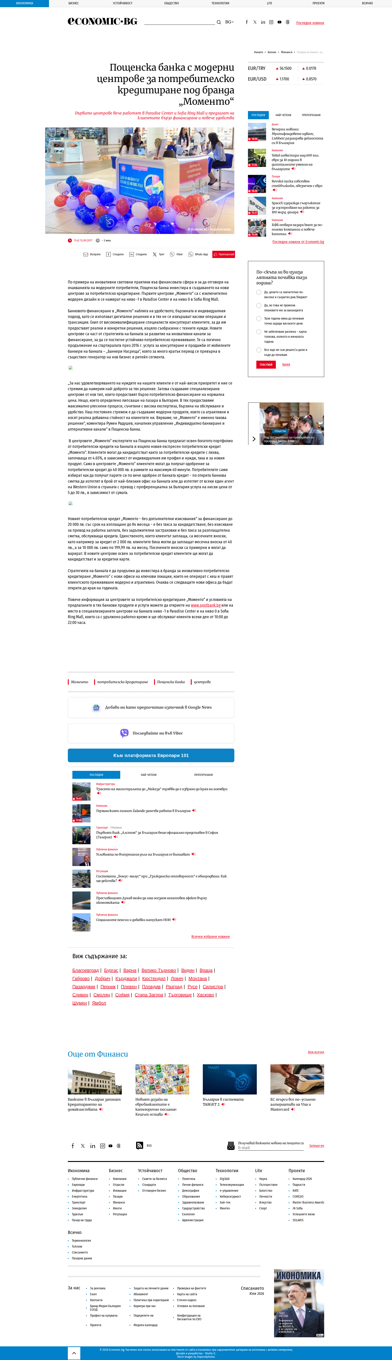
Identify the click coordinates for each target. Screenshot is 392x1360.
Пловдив (151, 986)
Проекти (319, 3)
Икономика (24, 3)
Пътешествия (268, 1185)
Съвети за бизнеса (154, 1179)
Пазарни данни (82, 1258)
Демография (190, 1191)
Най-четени (149, 775)
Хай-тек (225, 1202)
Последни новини (310, 23)
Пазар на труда (82, 1220)
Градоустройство (193, 1208)
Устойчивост (122, 3)
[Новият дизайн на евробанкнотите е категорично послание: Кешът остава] (162, 1079)
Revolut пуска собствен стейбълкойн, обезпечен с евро (297, 183)
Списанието (80, 1252)
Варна (129, 970)
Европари (78, 1185)
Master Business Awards (308, 1202)
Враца (206, 970)
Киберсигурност (230, 1197)
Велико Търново (159, 970)
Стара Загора (149, 994)
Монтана (198, 978)
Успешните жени (304, 1214)
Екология (188, 1214)
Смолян (101, 994)
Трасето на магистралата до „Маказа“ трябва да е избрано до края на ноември (162, 789)
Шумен (79, 1002)
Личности (265, 1197)
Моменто (79, 682)
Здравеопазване (193, 1202)
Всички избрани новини (210, 936)
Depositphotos (206, 1356)
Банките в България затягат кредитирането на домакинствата (94, 1104)
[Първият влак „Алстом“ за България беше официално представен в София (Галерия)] (81, 835)
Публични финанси (85, 1179)
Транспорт (79, 1202)
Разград (174, 986)
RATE (296, 1191)
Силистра (213, 986)
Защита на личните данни (151, 1288)
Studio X (210, 1353)
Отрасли (118, 1185)
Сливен (80, 994)
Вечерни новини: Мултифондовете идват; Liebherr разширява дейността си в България (297, 136)
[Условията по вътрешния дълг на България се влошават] (81, 857)
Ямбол (99, 1002)
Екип (93, 1294)
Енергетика (79, 1197)
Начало (258, 52)
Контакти (96, 1300)
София (122, 994)
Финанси (286, 52)
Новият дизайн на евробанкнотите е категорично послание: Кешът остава (156, 1107)
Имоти (117, 1208)
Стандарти (149, 1185)
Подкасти (299, 1185)
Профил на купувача (104, 1316)
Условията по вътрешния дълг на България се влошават (143, 854)
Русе (193, 986)
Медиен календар (145, 1325)
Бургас (111, 970)
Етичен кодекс (187, 1300)
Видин (187, 970)
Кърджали (126, 978)
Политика (188, 1179)
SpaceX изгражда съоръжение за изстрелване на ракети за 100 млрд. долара (296, 207)
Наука (263, 1179)
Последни (96, 775)
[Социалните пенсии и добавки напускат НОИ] (81, 922)
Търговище (180, 994)
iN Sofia (298, 1208)
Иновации (120, 1191)
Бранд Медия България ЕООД (105, 1308)
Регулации (120, 1214)
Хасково (205, 994)
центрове (202, 682)
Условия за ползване (191, 1306)
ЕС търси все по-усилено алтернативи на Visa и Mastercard (293, 1104)
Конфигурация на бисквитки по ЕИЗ (189, 1317)
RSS (149, 1146)
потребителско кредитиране (122, 682)
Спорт (263, 1208)
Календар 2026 (302, 1179)
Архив (286, 364)
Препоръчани (203, 775)
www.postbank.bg (205, 605)
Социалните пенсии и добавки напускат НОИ (133, 920)
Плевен (129, 986)
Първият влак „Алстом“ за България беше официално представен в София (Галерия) (157, 835)
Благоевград (85, 970)
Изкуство (265, 1202)
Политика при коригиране (151, 1300)
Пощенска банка (171, 682)
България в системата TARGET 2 (223, 1102)
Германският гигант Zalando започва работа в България (143, 811)
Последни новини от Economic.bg (298, 242)
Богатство (265, 1191)
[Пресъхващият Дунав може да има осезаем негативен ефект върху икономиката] (81, 900)
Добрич (102, 978)
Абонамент (141, 1294)
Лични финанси (192, 1185)
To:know (77, 1246)
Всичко (367, 3)
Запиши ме (316, 1145)
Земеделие (79, 1208)
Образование (191, 1197)
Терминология (81, 1241)
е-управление (229, 1191)
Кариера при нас (145, 1306)
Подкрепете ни (144, 1316)
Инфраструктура (83, 1191)
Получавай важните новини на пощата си (271, 1143)
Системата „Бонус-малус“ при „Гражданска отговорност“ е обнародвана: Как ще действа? (161, 878)
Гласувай (266, 364)
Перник (108, 986)
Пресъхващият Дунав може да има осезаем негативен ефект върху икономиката (151, 900)
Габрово (81, 978)
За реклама (97, 1288)
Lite (269, 3)
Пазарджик (83, 986)
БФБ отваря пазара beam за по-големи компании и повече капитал (297, 229)
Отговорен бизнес (154, 1191)
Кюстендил (154, 978)
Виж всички (316, 1052)
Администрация (192, 1220)
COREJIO (298, 1197)
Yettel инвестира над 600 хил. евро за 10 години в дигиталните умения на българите (295, 162)
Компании (120, 1179)
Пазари (118, 1197)
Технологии (220, 3)
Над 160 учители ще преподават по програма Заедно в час (289, 438)
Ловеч (177, 978)
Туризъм (77, 1214)
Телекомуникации (232, 1185)
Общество (171, 3)
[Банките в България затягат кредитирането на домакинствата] (95, 1079)
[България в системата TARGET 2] (230, 1079)
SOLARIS (298, 1220)
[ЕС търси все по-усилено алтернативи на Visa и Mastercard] (297, 1079)
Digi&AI (225, 1179)
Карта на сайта (187, 1294)
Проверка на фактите (191, 1288)
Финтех (225, 1208)
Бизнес (74, 3)
